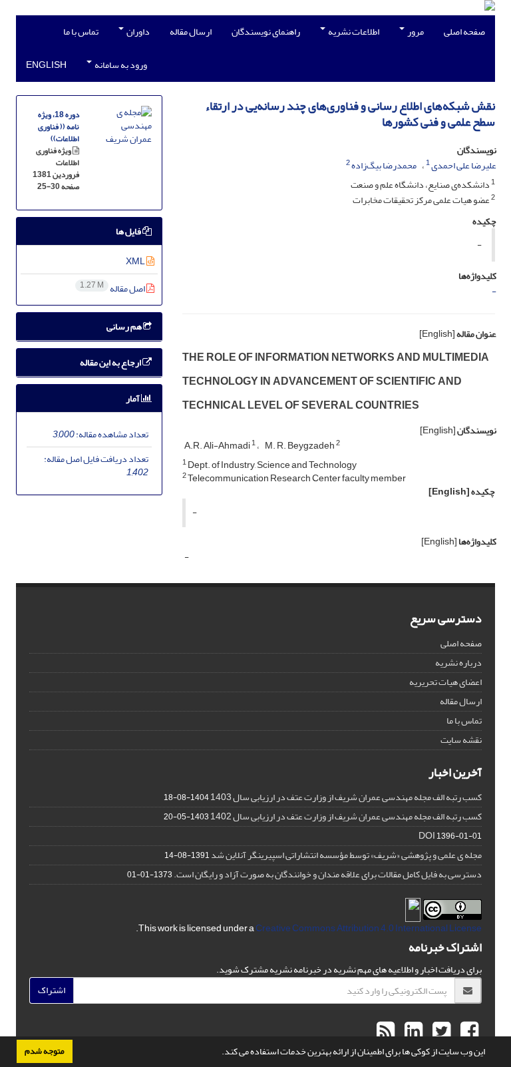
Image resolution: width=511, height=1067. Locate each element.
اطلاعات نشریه (353, 32)
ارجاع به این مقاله (111, 362)
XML (136, 261)
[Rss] (385, 1032)
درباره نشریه (458, 663)
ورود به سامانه (120, 65)
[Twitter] (440, 1032)
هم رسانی (124, 326)
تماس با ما (80, 32)
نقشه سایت (461, 740)
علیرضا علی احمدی (463, 165)
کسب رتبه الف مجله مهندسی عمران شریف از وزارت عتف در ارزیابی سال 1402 (346, 816)
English (46, 65)
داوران (137, 32)
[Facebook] (468, 1032)
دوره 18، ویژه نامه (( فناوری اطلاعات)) (58, 126)
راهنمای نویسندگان (266, 32)
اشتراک (51, 990)
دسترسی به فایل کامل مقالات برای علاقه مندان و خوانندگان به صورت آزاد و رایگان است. (328, 874)
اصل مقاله (113, 289)
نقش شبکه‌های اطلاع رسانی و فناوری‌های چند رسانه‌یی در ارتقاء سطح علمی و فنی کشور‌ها (350, 114)
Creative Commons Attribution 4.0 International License (369, 928)
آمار (133, 398)
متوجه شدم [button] (45, 1051)
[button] (218, 1053)
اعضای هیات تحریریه (445, 682)
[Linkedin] (412, 1032)
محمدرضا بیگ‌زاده (384, 165)
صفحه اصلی (464, 32)
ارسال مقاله (191, 32)
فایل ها (129, 231)
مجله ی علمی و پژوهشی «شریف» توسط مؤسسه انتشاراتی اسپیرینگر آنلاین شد (346, 855)
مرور (415, 32)
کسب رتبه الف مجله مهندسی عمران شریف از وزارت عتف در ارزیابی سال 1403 (346, 797)
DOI (427, 836)
